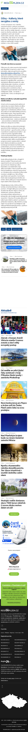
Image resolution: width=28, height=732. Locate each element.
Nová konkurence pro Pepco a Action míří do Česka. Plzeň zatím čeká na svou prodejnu (14, 406)
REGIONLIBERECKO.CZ (6, 654)
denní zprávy (9, 616)
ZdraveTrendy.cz (4, 680)
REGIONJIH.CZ (4, 645)
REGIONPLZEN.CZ (8, 13)
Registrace (12, 632)
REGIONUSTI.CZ (5, 651)
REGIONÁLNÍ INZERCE (14, 602)
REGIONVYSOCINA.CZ (20, 642)
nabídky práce (22, 618)
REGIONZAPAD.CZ (5, 642)
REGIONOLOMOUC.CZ (20, 651)
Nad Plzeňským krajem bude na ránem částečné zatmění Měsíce (12, 438)
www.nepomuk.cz (14, 569)
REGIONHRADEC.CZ (5, 657)
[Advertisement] (14, 292)
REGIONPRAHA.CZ (5, 648)
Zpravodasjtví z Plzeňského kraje (9, 312)
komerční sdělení (17, 229)
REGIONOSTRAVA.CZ (19, 654)
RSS (23, 632)
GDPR (25, 720)
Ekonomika (4, 8)
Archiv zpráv (18, 632)
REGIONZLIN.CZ (18, 648)
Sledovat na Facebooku (14, 247)
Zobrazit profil (14, 574)
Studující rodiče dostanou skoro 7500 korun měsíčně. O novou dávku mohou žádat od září (18, 261)
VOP (13, 722)
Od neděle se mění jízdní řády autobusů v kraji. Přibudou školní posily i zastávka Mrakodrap (12, 374)
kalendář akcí (15, 618)
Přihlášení (7, 632)
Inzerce (2, 632)
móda (8, 229)
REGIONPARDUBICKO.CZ (20, 639)
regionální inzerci (4, 622)
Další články (14, 514)
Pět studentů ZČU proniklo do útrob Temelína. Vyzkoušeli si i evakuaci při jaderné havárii (10, 270)
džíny (3, 229)
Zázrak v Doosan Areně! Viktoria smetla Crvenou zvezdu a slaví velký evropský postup (12, 341)
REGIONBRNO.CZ (19, 645)
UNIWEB (17, 669)
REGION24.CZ (18, 657)
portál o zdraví (11, 678)
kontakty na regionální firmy (6, 618)
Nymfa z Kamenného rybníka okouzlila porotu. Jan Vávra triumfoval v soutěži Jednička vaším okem (12, 470)
